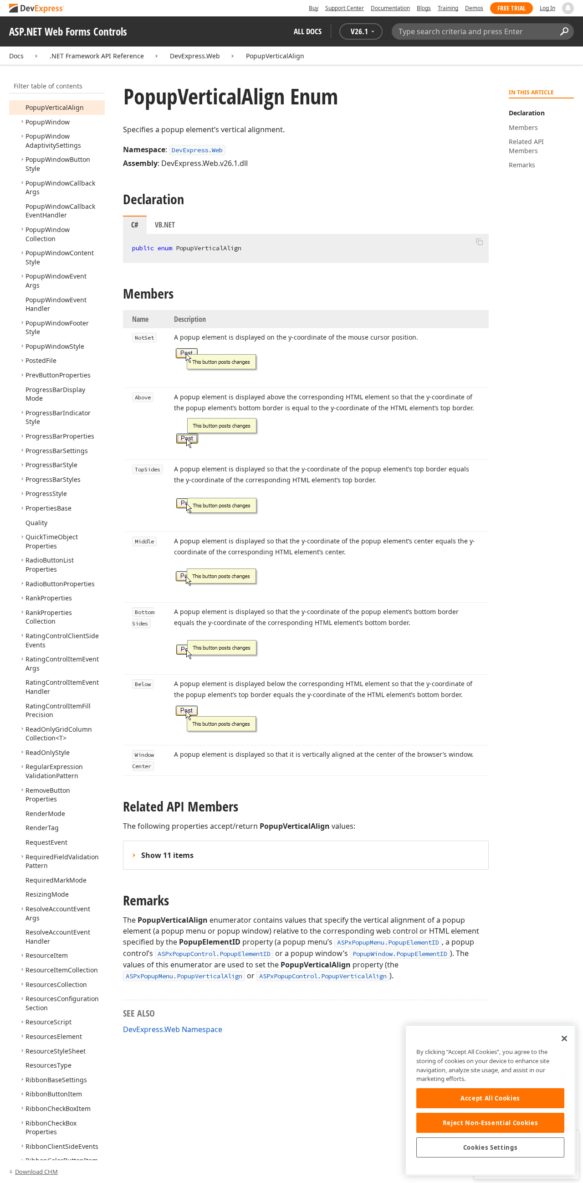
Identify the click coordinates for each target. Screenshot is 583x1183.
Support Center (344, 8)
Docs (16, 56)
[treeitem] (55, 107)
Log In (547, 8)
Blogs (424, 8)
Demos (474, 8)
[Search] (564, 31)
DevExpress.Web (195, 56)
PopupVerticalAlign (275, 56)
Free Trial (511, 8)
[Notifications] (568, 8)
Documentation (390, 8)
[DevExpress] (37, 8)
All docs (308, 31)
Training (448, 8)
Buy (313, 8)
